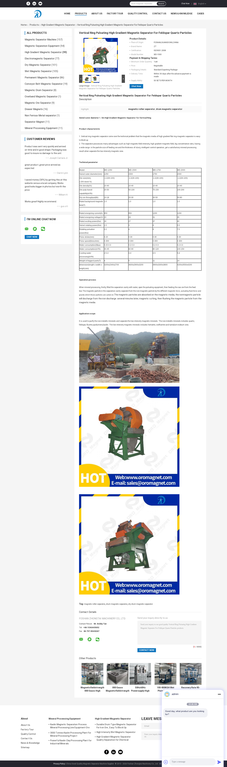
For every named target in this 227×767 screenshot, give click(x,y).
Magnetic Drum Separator (39, 90)
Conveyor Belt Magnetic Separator (44, 83)
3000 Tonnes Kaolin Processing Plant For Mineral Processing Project (70, 734)
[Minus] (219, 694)
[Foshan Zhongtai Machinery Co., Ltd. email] (28, 229)
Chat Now (185, 3)
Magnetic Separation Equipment (42, 45)
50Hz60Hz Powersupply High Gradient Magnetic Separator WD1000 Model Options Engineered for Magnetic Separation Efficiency (140, 689)
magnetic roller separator (94, 604)
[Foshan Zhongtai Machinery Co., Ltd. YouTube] (40, 4)
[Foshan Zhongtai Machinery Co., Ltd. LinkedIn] (34, 4)
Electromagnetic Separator (39, 58)
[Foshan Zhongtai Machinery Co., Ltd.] (38, 13)
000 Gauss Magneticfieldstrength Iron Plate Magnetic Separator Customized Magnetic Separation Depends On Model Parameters (117, 689)
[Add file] (166, 762)
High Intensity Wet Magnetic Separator (116, 732)
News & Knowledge (181, 13)
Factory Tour (115, 13)
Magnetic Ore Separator (38, 102)
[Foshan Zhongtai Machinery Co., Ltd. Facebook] (28, 4)
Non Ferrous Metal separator (40, 115)
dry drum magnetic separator (140, 604)
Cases (200, 13)
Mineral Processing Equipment (41, 128)
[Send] (219, 762)
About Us (96, 13)
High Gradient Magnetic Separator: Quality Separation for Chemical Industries (114, 739)
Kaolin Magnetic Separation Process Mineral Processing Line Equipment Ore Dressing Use (70, 726)
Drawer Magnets (34, 109)
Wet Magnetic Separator (38, 71)
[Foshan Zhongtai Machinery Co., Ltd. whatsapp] (37, 229)
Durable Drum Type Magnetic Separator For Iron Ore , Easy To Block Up (117, 726)
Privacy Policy (59, 764)
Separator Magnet (35, 121)
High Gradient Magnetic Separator (58, 25)
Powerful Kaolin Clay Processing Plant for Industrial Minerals (71, 742)
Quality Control (138, 13)
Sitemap (25, 747)
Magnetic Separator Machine (40, 39)
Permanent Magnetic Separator (42, 77)
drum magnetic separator (116, 604)
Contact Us (159, 13)
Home (67, 13)
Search (161, 4)
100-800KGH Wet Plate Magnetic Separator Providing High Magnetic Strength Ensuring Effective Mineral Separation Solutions (165, 689)
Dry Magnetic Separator (38, 64)
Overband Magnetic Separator (41, 96)
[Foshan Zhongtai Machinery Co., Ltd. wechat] (45, 229)
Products (81, 13)
